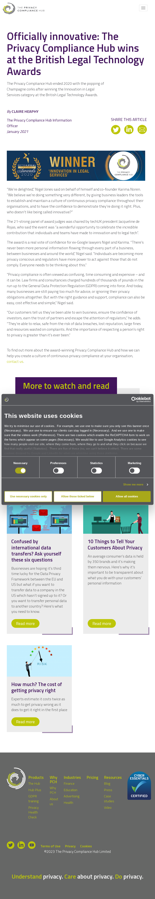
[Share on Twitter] (116, 129)
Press (108, 789)
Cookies (86, 846)
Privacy (70, 846)
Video (108, 807)
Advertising (71, 796)
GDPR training (33, 799)
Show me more (133, 484)
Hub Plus (34, 789)
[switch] (58, 470)
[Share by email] (142, 129)
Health (68, 802)
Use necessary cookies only (28, 496)
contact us (15, 361)
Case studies (109, 799)
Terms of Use (50, 846)
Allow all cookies (127, 496)
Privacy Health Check (33, 812)
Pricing (92, 777)
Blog (107, 783)
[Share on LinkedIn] (129, 129)
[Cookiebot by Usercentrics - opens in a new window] (134, 399)
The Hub (34, 783)
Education (70, 789)
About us (54, 801)
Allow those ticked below (77, 496)
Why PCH (53, 790)
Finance (69, 783)
